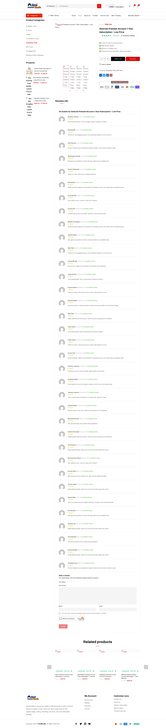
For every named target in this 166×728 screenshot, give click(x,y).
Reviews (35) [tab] (61, 101)
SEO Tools (29, 47)
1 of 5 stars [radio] (68, 582)
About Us (117, 702)
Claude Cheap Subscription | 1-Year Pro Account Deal (43, 70)
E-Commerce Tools (32, 38)
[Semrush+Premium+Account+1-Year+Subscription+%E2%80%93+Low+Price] (104, 75)
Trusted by (112, 4)
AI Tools (28, 30)
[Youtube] (89, 724)
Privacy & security (120, 711)
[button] (51, 6)
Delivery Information (120, 705)
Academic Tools (31, 26)
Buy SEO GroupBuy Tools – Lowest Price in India (42, 99)
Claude (28, 34)
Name (61, 606)
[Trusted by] (106, 6)
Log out (87, 709)
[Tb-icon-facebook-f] (76, 724)
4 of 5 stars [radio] (74, 582)
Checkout (88, 706)
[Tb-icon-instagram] (85, 724)
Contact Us (117, 699)
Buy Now (133, 59)
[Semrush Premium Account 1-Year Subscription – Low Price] (100, 75)
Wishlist (87, 703)
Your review (63, 585)
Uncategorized (31, 51)
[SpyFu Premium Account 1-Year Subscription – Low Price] (64, 659)
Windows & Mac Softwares (35, 55)
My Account (89, 700)
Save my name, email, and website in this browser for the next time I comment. (84, 613)
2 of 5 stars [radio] (70, 582)
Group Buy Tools (31, 43)
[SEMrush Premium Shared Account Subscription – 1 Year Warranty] (130, 659)
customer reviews (127, 35)
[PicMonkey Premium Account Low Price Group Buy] (108, 659)
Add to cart (118, 59)
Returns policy (118, 708)
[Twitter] (81, 724)
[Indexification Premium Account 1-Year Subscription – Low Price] (86, 659)
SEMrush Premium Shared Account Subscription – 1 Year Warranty (129, 676)
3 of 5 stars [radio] (72, 582)
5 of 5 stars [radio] (76, 582)
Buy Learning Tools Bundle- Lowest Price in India (41, 79)
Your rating (62, 582)
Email (101, 606)
